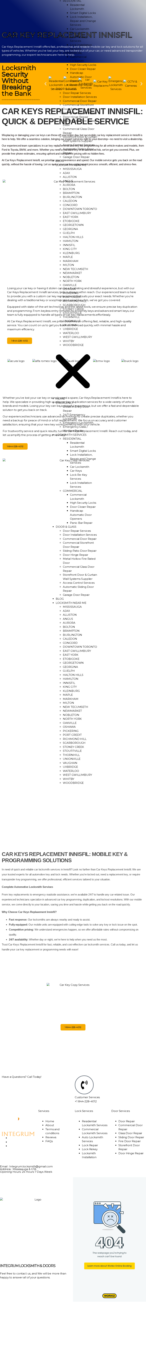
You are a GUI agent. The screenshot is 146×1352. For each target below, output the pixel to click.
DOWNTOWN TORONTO (80, 209)
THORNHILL (71, 317)
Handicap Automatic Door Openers (81, 77)
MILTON (68, 265)
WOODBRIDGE (73, 345)
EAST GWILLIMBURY (77, 213)
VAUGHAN (70, 325)
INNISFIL (69, 245)
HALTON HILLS (73, 237)
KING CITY (70, 249)
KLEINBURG (71, 253)
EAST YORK (70, 217)
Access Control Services (79, 145)
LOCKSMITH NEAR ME (71, 165)
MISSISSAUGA (72, 169)
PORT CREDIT (72, 297)
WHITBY (68, 341)
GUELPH (69, 233)
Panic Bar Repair (81, 85)
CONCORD (70, 205)
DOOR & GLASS (66, 89)
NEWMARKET (72, 273)
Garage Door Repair (76, 157)
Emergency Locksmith (78, 422)
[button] (73, 372)
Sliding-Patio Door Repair (80, 113)
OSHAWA (69, 289)
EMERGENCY (64, 402)
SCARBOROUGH (74, 305)
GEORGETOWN (73, 225)
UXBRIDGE (70, 329)
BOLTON (69, 189)
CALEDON (70, 201)
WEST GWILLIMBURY (77, 337)
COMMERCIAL (72, 53)
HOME (60, 398)
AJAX (66, 173)
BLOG (60, 161)
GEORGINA (70, 229)
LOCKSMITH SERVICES (71, 434)
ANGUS (68, 181)
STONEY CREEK (73, 309)
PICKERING (70, 293)
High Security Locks (83, 65)
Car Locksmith (79, 29)
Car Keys (76, 33)
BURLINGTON (72, 197)
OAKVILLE (69, 285)
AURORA (69, 185)
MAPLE (68, 257)
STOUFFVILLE (72, 313)
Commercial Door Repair (80, 101)
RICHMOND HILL (75, 301)
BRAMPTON (71, 193)
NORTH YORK (72, 281)
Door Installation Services (80, 97)
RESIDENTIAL (72, 438)
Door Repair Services (77, 93)
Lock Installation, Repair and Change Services (83, 20)
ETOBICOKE (71, 221)
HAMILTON (70, 241)
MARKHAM (70, 261)
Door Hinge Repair (75, 117)
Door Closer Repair (82, 69)
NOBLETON (71, 277)
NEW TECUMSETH (75, 269)
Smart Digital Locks (83, 13)
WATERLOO (71, 333)
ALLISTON (70, 177)
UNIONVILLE (71, 321)
